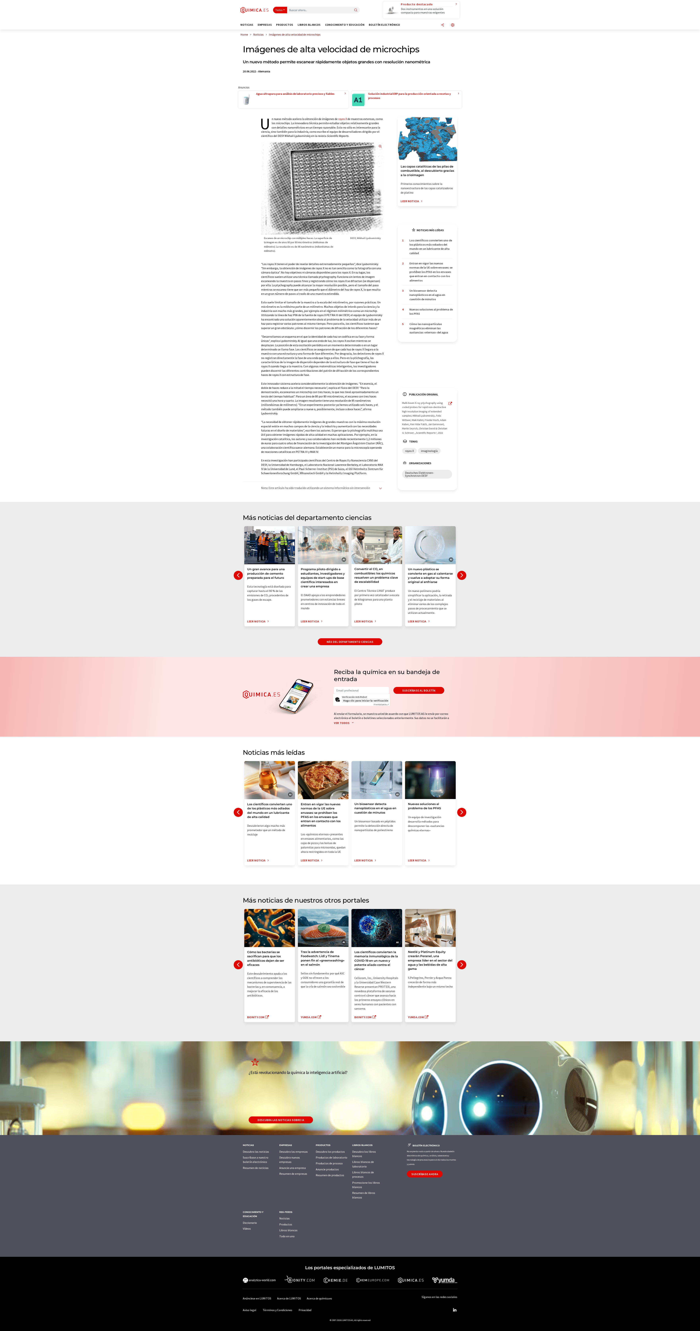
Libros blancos (288, 1230)
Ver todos (342, 723)
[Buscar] (355, 10)
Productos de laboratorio (331, 1157)
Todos (279, 10)
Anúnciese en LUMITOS (257, 1298)
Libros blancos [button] (309, 24)
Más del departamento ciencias (350, 642)
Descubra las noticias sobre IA (281, 1120)
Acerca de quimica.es (319, 1298)
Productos (285, 1224)
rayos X (342, 119)
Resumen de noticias (256, 1168)
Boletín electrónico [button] (384, 24)
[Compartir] (442, 25)
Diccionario (250, 1223)
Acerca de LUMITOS (289, 1298)
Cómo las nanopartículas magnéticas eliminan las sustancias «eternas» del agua (428, 328)
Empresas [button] (265, 24)
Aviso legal (249, 1310)
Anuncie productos (327, 1169)
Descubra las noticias (256, 1151)
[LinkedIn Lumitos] (454, 1310)
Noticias (284, 1218)
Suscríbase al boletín (418, 690)
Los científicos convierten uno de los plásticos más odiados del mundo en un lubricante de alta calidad (430, 246)
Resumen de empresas (293, 1173)
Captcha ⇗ (381, 704)
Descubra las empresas (293, 1151)
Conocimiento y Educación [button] (344, 24)
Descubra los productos (330, 1151)
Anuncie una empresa (292, 1168)
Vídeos (247, 1228)
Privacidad (305, 1310)
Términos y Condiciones (277, 1310)
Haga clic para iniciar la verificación (365, 700)
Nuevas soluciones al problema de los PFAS (431, 311)
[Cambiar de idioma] (452, 25)
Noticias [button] (246, 24)
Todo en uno (287, 1236)
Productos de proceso (329, 1163)
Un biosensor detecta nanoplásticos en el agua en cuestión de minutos (427, 295)
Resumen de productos (330, 1175)
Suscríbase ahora (424, 1174)
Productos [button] (284, 24)
